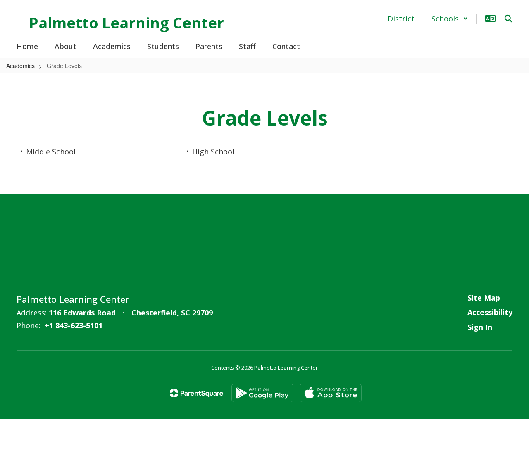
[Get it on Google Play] (262, 393)
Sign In (479, 327)
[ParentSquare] (196, 393)
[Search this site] (508, 18)
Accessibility (489, 312)
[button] (449, 19)
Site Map (483, 298)
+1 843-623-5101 (73, 325)
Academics (20, 66)
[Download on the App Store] (331, 393)
